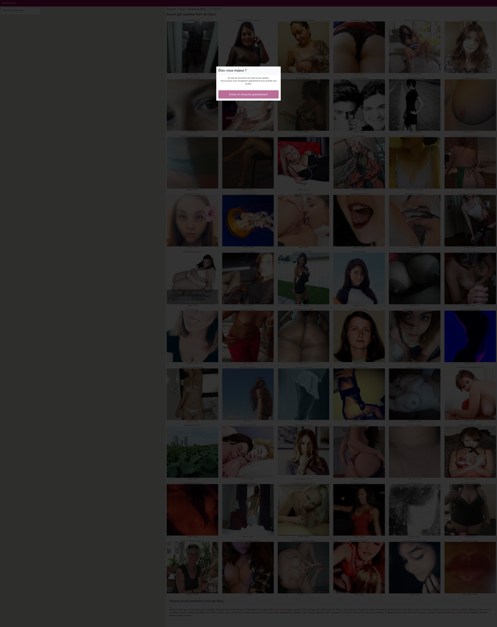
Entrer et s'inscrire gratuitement (248, 94)
